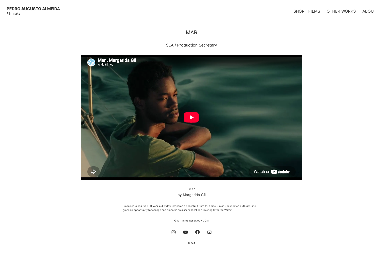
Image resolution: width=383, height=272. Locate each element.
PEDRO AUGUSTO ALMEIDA (33, 8)
